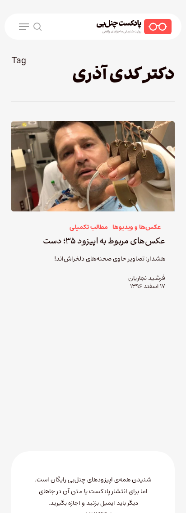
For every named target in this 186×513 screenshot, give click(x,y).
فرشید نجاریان (146, 278)
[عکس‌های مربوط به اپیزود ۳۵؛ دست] (93, 166)
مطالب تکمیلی (89, 227)
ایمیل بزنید (101, 503)
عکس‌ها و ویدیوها (136, 227)
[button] (24, 26)
